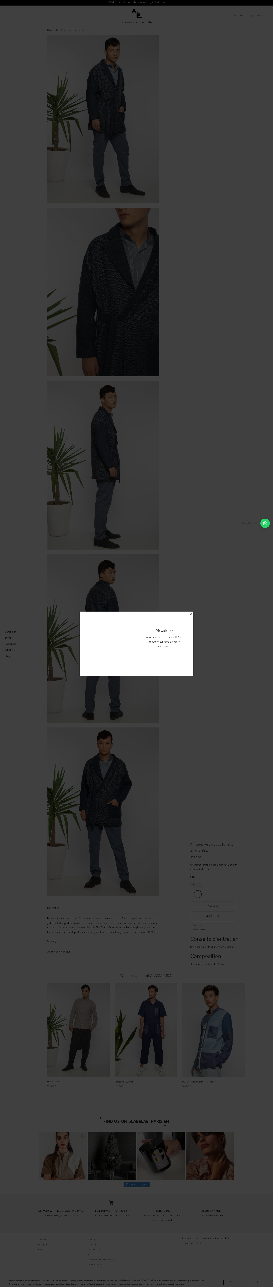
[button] (265, 523)
